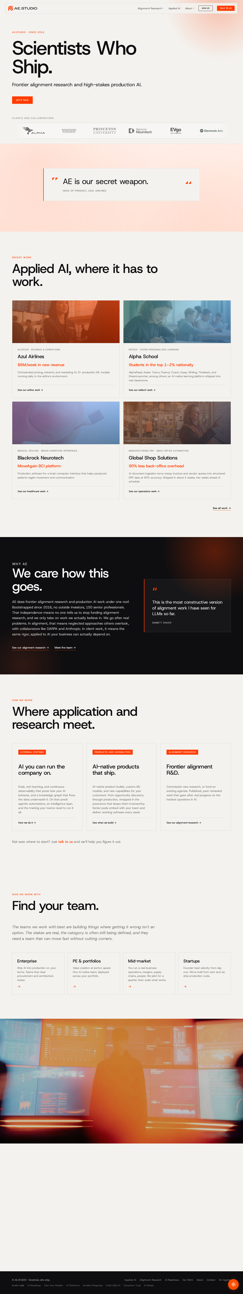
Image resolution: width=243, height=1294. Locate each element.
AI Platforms (73, 1285)
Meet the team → (65, 647)
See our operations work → (144, 491)
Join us (206, 8)
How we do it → (27, 822)
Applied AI (174, 8)
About (188, 8)
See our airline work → (30, 390)
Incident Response (93, 1285)
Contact (211, 1279)
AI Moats (149, 1285)
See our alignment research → (30, 647)
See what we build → (104, 822)
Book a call (24, 1232)
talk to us (65, 841)
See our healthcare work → (33, 491)
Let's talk (22, 100)
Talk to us (226, 8)
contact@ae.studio (24, 1257)
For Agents (225, 1279)
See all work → (222, 508)
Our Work (188, 1279)
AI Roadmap (34, 1285)
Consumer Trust (132, 1285)
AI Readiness (172, 1279)
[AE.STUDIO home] (22, 8)
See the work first (53, 1232)
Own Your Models (53, 1285)
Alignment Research (150, 8)
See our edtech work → (142, 390)
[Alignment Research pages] (162, 8)
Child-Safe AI (113, 1285)
